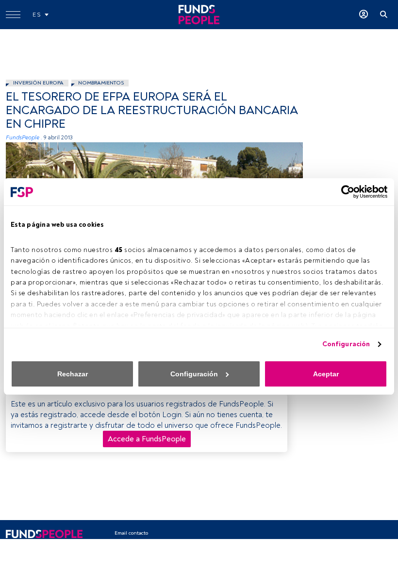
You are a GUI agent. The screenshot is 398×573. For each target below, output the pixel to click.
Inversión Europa (38, 83)
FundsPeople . (24, 137)
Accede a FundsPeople (147, 439)
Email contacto (131, 533)
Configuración (346, 344)
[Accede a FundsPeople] (363, 14)
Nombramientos (101, 83)
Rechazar (72, 374)
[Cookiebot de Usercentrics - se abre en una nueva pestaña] (344, 192)
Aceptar (326, 374)
